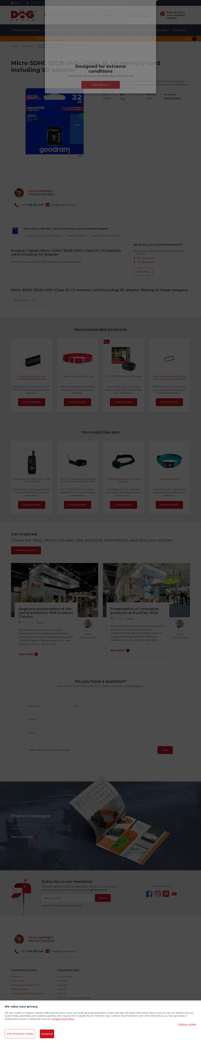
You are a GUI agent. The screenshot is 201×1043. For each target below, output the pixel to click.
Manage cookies (187, 1024)
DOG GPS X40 (101, 102)
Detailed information (63, 1019)
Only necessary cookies (19, 1033)
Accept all (47, 1033)
